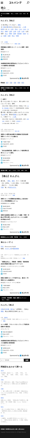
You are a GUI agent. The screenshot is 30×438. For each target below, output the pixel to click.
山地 (23, 31)
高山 (16, 29)
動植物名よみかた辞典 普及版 (9, 237)
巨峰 (5, 36)
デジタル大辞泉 (5, 13)
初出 (23, 82)
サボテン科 (8, 248)
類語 (2, 29)
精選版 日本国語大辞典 (7, 88)
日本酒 (7, 309)
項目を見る (12, 187)
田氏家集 (6, 108)
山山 (24, 29)
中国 (4, 27)
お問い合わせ (21, 429)
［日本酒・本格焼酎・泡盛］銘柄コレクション (14, 297)
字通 (2, 187)
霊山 (13, 36)
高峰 (14, 33)
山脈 (10, 31)
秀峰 (10, 33)
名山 (6, 33)
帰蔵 (14, 114)
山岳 (12, 29)
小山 (20, 29)
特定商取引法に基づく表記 (12, 429)
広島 (2, 309)
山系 (18, 31)
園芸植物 (16, 248)
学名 (2, 246)
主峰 (9, 36)
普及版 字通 (4, 170)
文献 (15, 82)
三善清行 (18, 121)
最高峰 (19, 33)
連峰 (19, 25)
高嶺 (24, 33)
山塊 (14, 31)
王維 (11, 82)
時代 (10, 27)
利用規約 (3, 429)
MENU (2, 2)
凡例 (19, 43)
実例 (19, 82)
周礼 (9, 181)
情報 (16, 43)
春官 (13, 181)
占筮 (3, 114)
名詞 (7, 82)
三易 (24, 27)
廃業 (2, 311)
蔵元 (11, 309)
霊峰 (17, 36)
